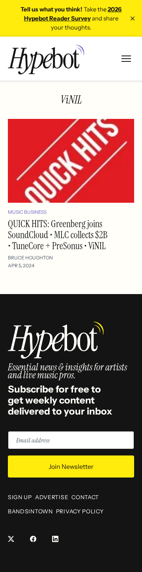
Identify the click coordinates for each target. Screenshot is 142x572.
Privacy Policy (80, 511)
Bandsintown (30, 511)
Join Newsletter (71, 466)
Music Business (27, 212)
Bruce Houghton (30, 258)
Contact (85, 497)
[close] (132, 18)
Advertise (51, 497)
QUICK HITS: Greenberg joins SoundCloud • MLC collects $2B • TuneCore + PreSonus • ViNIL (57, 235)
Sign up (20, 497)
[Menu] (126, 59)
